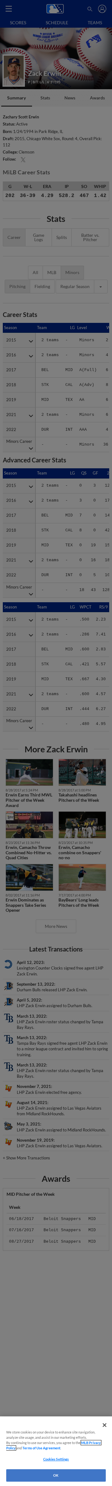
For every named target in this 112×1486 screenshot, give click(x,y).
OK (55, 1475)
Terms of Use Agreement (41, 1448)
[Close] (104, 1425)
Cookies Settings (56, 1459)
